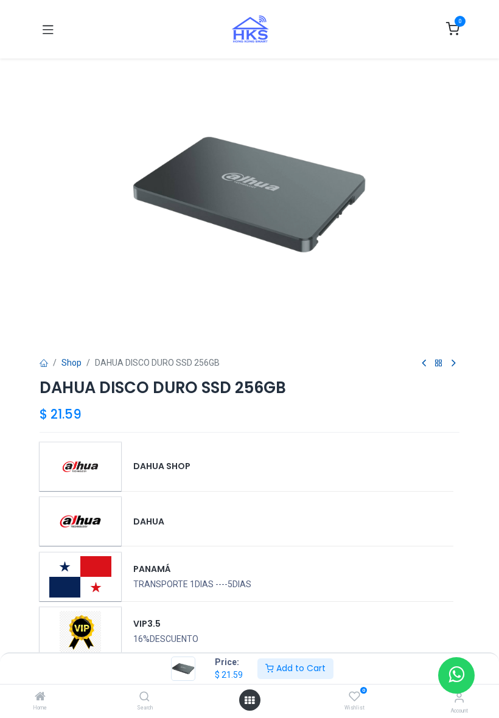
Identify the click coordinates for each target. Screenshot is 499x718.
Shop (71, 363)
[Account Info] (459, 698)
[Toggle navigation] (48, 29)
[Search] (144, 697)
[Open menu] (249, 700)
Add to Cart (300, 668)
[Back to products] (438, 363)
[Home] (40, 697)
